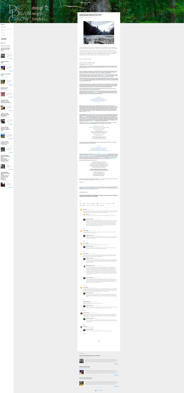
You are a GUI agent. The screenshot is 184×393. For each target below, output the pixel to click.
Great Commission (83, 205)
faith (100, 203)
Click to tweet (99, 97)
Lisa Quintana (85, 287)
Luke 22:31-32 (92, 120)
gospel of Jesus (100, 178)
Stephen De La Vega (85, 2)
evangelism (92, 203)
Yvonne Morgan (86, 230)
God (106, 203)
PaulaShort (85, 326)
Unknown (84, 209)
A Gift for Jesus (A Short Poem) (85, 378)
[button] (117, 14)
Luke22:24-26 (87, 118)
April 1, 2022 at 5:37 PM (91, 326)
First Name (3, 32)
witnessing (102, 205)
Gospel (114, 203)
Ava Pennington (86, 243)
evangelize (97, 203)
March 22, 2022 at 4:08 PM (90, 209)
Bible (80, 203)
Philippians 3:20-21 (87, 155)
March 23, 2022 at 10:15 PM (97, 277)
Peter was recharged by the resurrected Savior (100, 154)
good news (109, 203)
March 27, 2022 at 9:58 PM (96, 318)
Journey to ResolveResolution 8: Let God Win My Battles (5, 114)
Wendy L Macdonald (86, 301)
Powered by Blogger (99, 390)
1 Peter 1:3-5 (82, 155)
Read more (116, 363)
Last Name (2, 35)
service (94, 205)
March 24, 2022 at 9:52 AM (94, 301)
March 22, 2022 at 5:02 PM (92, 230)
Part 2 (84, 182)
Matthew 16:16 (95, 91)
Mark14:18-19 (84, 116)
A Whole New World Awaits (84, 366)
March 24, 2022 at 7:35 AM (91, 287)
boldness (84, 203)
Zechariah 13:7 (103, 75)
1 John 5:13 (93, 155)
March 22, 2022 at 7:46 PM (92, 243)
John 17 (88, 122)
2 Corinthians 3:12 (102, 157)
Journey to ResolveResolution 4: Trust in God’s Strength (5, 143)
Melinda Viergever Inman (90, 265)
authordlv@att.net (86, 187)
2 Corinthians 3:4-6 (112, 156)
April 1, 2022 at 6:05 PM (96, 329)
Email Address (3, 29)
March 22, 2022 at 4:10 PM (93, 214)
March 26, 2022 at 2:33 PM (93, 312)
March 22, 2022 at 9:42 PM (96, 246)
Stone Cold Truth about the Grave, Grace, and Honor (89, 355)
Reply (84, 228)
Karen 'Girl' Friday (86, 312)
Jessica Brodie (85, 253)
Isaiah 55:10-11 (111, 158)
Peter (91, 205)
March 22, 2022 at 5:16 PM (96, 235)
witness (98, 205)
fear (103, 203)
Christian (88, 203)
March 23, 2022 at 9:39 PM (98, 265)
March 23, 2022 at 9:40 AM (96, 258)
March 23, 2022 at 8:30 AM (92, 253)
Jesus (88, 205)
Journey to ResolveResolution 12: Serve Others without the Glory (5, 101)
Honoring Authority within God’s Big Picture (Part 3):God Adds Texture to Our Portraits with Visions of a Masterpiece (5, 176)
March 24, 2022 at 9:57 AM (96, 305)
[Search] (119, 2)
